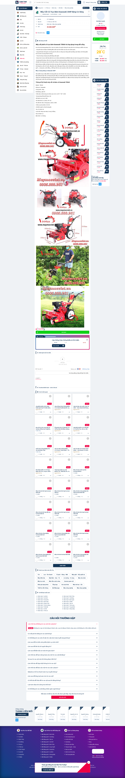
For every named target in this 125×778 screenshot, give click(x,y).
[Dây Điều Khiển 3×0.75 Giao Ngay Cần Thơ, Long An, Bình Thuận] (44, 463)
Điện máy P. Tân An (68, 603)
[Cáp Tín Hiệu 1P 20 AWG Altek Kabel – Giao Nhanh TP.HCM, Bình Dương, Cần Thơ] (81, 442)
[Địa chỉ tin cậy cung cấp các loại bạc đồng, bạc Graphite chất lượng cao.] (44, 421)
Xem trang (40, 719)
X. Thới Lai (47, 8)
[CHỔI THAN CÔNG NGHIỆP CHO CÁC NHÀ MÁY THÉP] (44, 442)
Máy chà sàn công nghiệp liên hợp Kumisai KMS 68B (43, 555)
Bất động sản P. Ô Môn (47, 757)
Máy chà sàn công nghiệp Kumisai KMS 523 (42, 533)
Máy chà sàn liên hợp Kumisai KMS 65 (62, 491)
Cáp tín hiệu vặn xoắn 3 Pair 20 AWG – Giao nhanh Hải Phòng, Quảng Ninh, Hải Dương (81, 407)
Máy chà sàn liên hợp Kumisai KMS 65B (62, 512)
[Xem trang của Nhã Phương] (37, 412)
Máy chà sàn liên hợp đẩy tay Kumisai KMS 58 (43, 512)
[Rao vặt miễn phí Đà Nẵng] (101, 76)
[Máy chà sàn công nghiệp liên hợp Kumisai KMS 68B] (44, 548)
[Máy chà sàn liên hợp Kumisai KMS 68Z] (44, 484)
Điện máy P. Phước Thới (43, 603)
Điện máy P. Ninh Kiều (43, 601)
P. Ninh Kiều (21, 734)
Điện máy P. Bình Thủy (69, 596)
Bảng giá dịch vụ (93, 739)
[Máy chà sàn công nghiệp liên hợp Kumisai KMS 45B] (81, 484)
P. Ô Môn (20, 757)
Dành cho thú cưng (70, 752)
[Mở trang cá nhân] (95, 85)
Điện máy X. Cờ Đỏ (42, 608)
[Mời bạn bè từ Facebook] (100, 184)
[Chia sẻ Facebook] (48, 32)
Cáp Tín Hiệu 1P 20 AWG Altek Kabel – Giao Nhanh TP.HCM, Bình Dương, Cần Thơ (80, 449)
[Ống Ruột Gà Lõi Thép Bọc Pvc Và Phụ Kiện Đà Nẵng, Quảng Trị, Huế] (62, 421)
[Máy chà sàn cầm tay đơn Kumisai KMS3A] (81, 463)
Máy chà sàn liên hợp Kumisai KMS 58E (80, 533)
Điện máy (54, 8)
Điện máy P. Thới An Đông (44, 605)
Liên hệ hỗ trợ (92, 747)
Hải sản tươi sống (69, 744)
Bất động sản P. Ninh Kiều (48, 734)
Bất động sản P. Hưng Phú (48, 749)
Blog (90, 742)
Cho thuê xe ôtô (69, 734)
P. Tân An (20, 744)
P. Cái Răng (21, 742)
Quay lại (86, 8)
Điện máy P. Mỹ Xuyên (69, 599)
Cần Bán (61, 8)
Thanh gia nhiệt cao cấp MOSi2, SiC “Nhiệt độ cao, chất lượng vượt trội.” (62, 470)
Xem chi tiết (56, 345)
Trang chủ (40, 8)
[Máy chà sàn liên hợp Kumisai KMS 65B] (62, 506)
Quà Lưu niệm (68, 749)
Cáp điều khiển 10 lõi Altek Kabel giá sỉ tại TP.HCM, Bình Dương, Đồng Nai (43, 407)
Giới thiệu (91, 734)
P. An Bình (20, 736)
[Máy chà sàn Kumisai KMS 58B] (62, 548)
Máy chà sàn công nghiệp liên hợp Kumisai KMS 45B (80, 491)
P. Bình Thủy (21, 739)
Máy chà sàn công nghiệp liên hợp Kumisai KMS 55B (80, 555)
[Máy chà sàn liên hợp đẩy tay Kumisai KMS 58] (44, 506)
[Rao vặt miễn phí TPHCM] (101, 72)
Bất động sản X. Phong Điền (48, 754)
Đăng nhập (86, 369)
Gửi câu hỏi (62, 697)
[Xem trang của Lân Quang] (56, 475)
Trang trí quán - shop (70, 747)
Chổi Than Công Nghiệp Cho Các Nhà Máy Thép (43, 449)
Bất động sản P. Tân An (47, 739)
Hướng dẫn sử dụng (94, 744)
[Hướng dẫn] (30, 2)
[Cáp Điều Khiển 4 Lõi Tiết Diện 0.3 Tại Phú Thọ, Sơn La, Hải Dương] (81, 421)
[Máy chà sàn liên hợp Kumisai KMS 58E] (81, 527)
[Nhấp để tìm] (79, 2)
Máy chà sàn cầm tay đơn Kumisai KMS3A (79, 470)
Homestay (67, 742)
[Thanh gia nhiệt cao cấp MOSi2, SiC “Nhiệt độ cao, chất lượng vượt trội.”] (62, 463)
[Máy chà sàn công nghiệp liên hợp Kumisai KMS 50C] (62, 527)
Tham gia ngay (22, 714)
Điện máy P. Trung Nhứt (69, 607)
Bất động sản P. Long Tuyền (48, 747)
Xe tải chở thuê (69, 739)
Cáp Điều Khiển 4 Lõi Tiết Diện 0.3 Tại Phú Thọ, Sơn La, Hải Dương (81, 428)
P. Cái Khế (20, 752)
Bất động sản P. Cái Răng (48, 736)
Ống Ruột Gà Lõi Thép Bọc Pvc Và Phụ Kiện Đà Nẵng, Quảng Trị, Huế (62, 428)
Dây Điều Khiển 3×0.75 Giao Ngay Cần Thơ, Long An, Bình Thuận (43, 470)
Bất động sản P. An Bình (47, 752)
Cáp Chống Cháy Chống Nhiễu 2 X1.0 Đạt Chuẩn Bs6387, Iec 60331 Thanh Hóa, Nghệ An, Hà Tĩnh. (62, 407)
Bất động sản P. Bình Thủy (48, 744)
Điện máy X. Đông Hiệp (69, 608)
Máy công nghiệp (69, 8)
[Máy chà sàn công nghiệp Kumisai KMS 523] (44, 527)
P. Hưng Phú (21, 754)
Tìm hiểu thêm (102, 181)
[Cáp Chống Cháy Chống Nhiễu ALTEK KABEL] (43, 343)
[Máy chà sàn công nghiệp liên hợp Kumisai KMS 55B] (81, 548)
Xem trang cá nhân (100, 28)
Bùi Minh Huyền (100, 21)
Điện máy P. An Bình (43, 596)
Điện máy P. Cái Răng (69, 598)
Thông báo (91, 736)
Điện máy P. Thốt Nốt (43, 607)
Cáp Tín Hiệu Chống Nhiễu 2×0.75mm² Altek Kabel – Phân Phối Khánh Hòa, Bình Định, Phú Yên (62, 449)
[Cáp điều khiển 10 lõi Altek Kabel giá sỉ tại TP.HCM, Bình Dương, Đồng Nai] (44, 400)
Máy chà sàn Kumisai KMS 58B (62, 554)
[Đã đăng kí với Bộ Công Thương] (98, 753)
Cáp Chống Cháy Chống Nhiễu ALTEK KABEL (65, 340)
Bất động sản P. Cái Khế (47, 742)
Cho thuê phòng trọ (70, 736)
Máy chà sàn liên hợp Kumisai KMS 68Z (43, 491)
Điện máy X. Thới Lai (43, 610)
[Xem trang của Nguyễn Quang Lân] (37, 433)
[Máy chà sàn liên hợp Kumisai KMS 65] (62, 484)
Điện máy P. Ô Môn (68, 601)
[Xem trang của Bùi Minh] (74, 475)
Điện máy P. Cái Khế (43, 598)
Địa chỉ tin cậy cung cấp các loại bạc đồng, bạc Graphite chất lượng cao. (43, 428)
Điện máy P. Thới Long (69, 605)
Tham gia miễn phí (48, 770)
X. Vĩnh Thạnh (21, 749)
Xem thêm (62, 565)
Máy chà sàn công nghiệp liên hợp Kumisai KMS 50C (62, 533)
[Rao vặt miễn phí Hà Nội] (101, 67)
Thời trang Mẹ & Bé (70, 754)
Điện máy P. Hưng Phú (43, 599)
